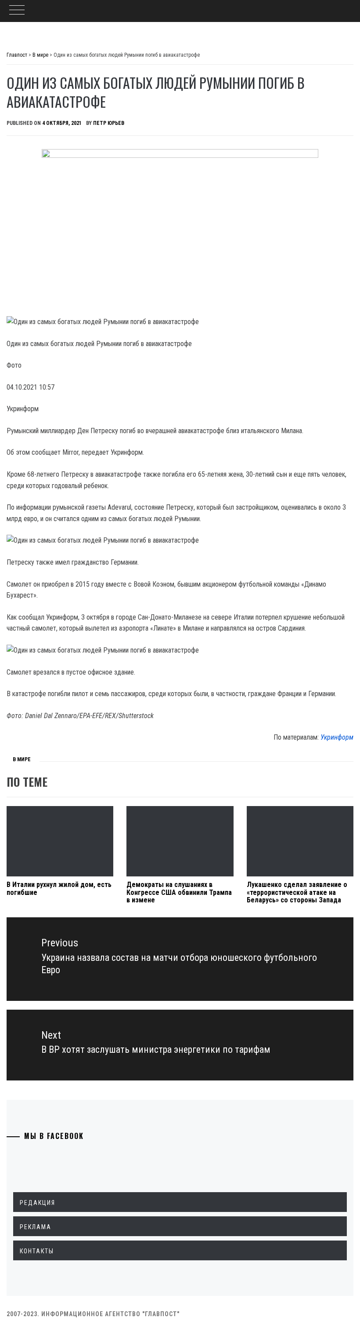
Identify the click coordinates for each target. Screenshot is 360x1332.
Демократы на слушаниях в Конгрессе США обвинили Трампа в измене (179, 892)
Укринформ (336, 737)
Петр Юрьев (108, 123)
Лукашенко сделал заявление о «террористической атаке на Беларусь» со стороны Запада (297, 892)
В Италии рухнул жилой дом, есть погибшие (59, 888)
